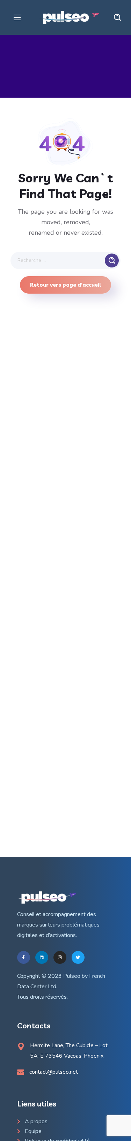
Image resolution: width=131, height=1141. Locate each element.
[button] (117, 17)
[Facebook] (23, 957)
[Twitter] (78, 957)
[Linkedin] (41, 957)
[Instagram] (59, 957)
